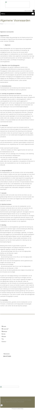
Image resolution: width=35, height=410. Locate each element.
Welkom (4, 326)
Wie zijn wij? (5, 329)
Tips (3, 339)
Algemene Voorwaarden (11, 401)
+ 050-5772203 (27, 10)
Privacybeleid (21, 401)
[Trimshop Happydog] (17, 4)
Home (1, 23)
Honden (4, 336)
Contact (4, 341)
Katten (3, 334)
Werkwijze (4, 331)
